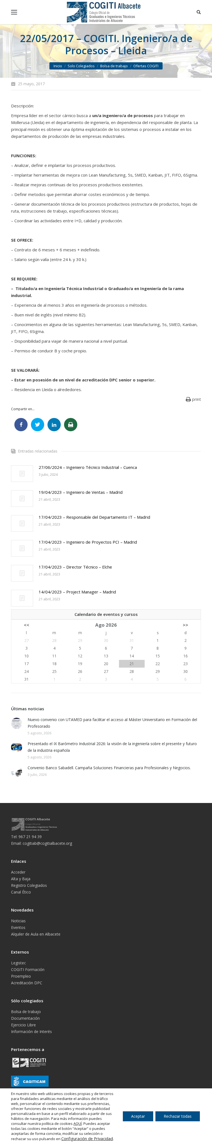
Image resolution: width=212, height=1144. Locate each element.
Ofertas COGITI (145, 65)
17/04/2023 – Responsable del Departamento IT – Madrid (94, 517)
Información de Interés (31, 1031)
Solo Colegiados (81, 65)
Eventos (18, 927)
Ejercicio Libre (23, 1024)
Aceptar (138, 1116)
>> (185, 625)
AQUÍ (77, 1123)
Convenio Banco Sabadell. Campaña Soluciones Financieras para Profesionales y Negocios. (109, 767)
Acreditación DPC (26, 982)
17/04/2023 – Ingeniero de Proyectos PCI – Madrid (88, 542)
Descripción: (22, 106)
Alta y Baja (20, 878)
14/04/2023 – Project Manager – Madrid (77, 592)
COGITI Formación (27, 969)
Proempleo (21, 976)
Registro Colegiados (29, 885)
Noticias (18, 920)
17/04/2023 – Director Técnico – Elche (75, 567)
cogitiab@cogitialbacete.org (47, 843)
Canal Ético (21, 892)
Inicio (58, 65)
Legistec (18, 962)
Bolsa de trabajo (114, 65)
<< (26, 625)
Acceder (18, 872)
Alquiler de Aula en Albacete (35, 934)
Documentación (25, 1018)
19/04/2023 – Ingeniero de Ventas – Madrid (81, 492)
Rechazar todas (178, 1116)
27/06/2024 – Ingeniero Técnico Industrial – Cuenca (88, 467)
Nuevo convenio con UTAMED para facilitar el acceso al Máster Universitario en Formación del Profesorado (112, 723)
